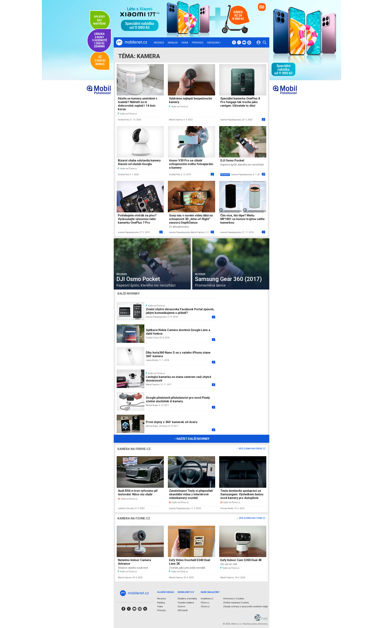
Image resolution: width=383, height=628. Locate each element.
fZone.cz (205, 606)
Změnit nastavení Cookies (236, 602)
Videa (184, 43)
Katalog (173, 43)
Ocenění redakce (186, 602)
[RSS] (145, 609)
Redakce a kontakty (187, 598)
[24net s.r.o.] (261, 619)
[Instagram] (249, 43)
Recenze (159, 43)
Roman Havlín (226, 508)
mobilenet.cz (207, 598)
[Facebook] (234, 43)
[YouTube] (244, 43)
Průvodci (197, 43)
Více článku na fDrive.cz (252, 448)
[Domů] (131, 42)
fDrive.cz (205, 602)
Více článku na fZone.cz (252, 518)
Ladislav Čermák (125, 508)
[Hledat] (264, 42)
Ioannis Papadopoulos (230, 119)
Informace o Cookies (233, 598)
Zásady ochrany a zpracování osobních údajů (245, 606)
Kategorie (213, 42)
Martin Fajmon (176, 119)
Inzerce (181, 606)
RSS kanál (182, 610)
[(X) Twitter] (239, 43)
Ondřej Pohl (123, 119)
